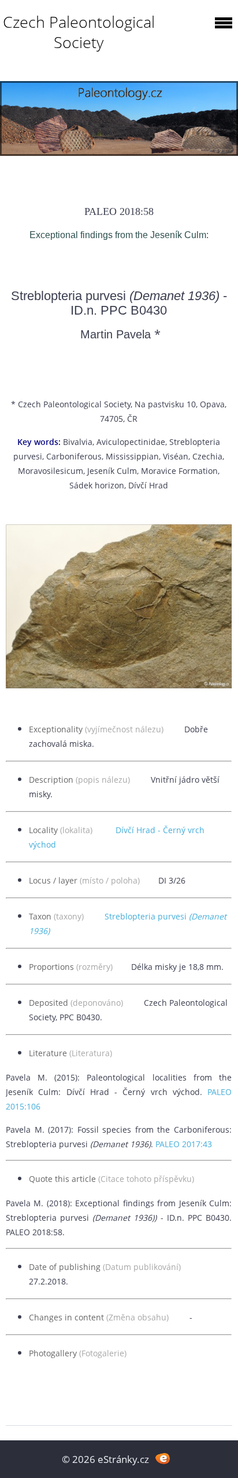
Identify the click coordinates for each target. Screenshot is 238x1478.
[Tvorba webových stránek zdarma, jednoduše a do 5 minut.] (162, 1458)
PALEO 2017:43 (183, 1143)
